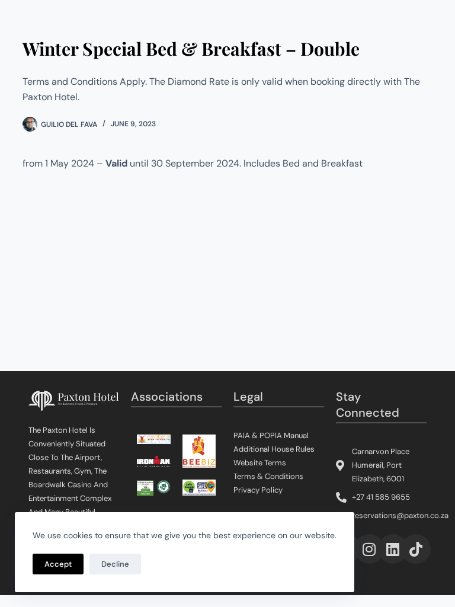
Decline (115, 564)
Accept (58, 564)
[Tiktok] (416, 549)
